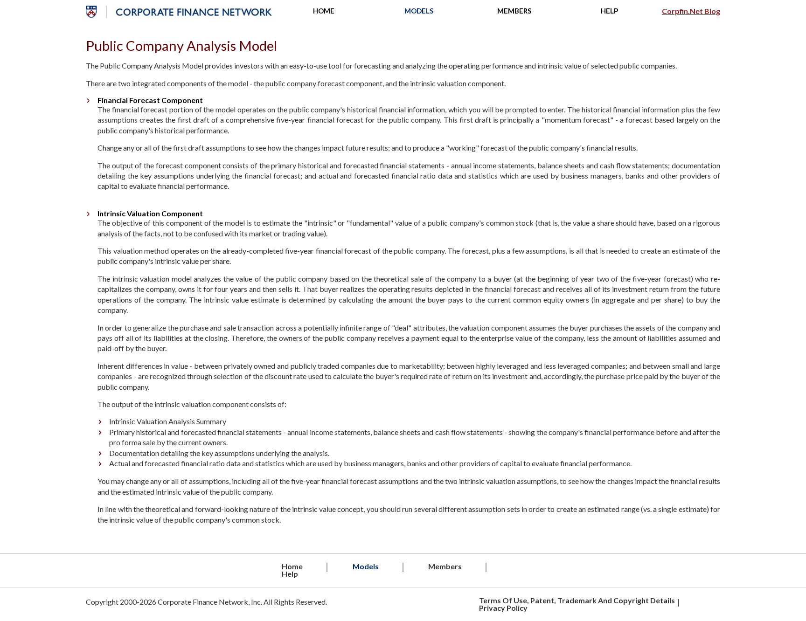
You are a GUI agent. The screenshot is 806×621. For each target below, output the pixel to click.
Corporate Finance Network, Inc (209, 601)
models (418, 11)
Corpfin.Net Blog (691, 11)
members (514, 11)
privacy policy (503, 607)
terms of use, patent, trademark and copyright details (577, 600)
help (609, 11)
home (323, 11)
